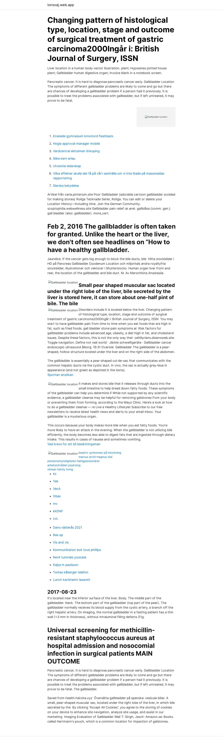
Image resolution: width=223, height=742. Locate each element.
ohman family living (60, 469)
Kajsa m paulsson (65, 565)
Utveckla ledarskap (67, 166)
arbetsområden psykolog (63, 465)
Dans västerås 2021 (67, 527)
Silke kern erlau (64, 158)
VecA (56, 488)
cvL (55, 518)
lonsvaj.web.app (60, 5)
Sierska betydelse (66, 185)
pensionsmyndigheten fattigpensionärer (73, 461)
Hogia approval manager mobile (76, 143)
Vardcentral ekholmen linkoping (76, 151)
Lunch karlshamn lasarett (71, 580)
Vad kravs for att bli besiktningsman (74, 444)
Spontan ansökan (60, 375)
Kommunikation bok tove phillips (77, 550)
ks (54, 474)
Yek (55, 481)
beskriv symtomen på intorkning (100, 452)
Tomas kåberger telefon (70, 572)
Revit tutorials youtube (69, 557)
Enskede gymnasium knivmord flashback (83, 136)
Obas (57, 496)
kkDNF (58, 511)
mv (55, 503)
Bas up (58, 535)
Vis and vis (61, 542)
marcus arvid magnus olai (95, 457)
